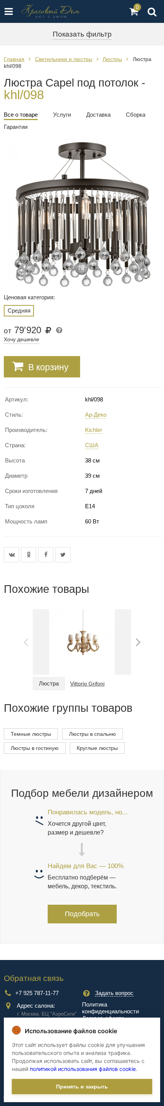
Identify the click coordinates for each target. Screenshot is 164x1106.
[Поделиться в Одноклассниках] (29, 554)
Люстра (49, 683)
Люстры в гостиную (35, 748)
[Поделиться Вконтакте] (12, 554)
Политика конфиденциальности (110, 1008)
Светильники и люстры (63, 59)
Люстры (112, 59)
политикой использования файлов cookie (83, 1069)
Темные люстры (31, 734)
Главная (14, 59)
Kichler (93, 430)
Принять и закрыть (82, 1087)
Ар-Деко (95, 414)
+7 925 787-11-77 (37, 993)
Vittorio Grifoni (87, 684)
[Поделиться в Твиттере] (63, 554)
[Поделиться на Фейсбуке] (46, 554)
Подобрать (82, 914)
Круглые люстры (97, 748)
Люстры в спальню (92, 734)
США (91, 445)
